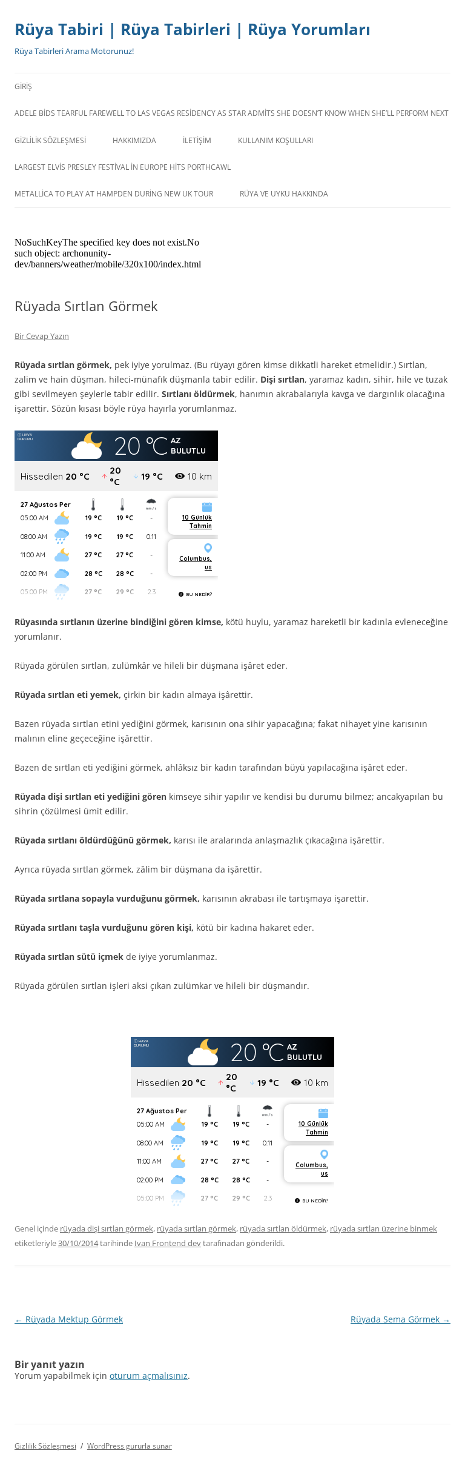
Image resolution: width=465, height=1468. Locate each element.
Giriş (23, 86)
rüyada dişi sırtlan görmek (106, 1228)
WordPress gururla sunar (129, 1446)
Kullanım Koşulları (275, 140)
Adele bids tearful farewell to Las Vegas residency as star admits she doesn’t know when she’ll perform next (232, 113)
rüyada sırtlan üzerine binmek (383, 1228)
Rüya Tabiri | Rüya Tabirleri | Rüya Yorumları (193, 29)
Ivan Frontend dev (167, 1243)
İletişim (197, 140)
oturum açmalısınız (149, 1375)
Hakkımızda (134, 140)
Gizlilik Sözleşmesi (50, 140)
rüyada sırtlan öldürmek (283, 1228)
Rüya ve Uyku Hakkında (284, 194)
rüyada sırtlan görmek (196, 1228)
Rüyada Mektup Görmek (69, 1319)
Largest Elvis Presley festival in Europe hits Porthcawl (123, 167)
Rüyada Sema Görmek (400, 1319)
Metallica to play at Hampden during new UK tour (114, 194)
